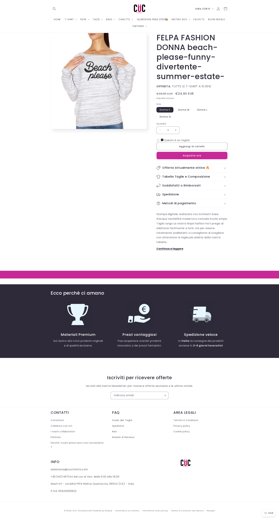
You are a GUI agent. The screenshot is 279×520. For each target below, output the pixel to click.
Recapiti (211, 510)
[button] (54, 8)
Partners (56, 437)
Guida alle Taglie (122, 420)
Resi (114, 431)
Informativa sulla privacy (155, 510)
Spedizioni (118, 425)
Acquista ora (192, 155)
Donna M (183, 109)
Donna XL (165, 116)
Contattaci (57, 420)
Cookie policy (181, 431)
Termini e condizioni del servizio (187, 510)
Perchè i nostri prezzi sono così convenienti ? (77, 444)
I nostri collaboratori (63, 431)
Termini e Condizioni (185, 420)
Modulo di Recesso (123, 437)
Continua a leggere (169, 249)
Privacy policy (181, 425)
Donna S (165, 109)
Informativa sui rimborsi (127, 510)
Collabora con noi (61, 425)
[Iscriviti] (164, 395)
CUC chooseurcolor (82, 510)
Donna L (202, 109)
